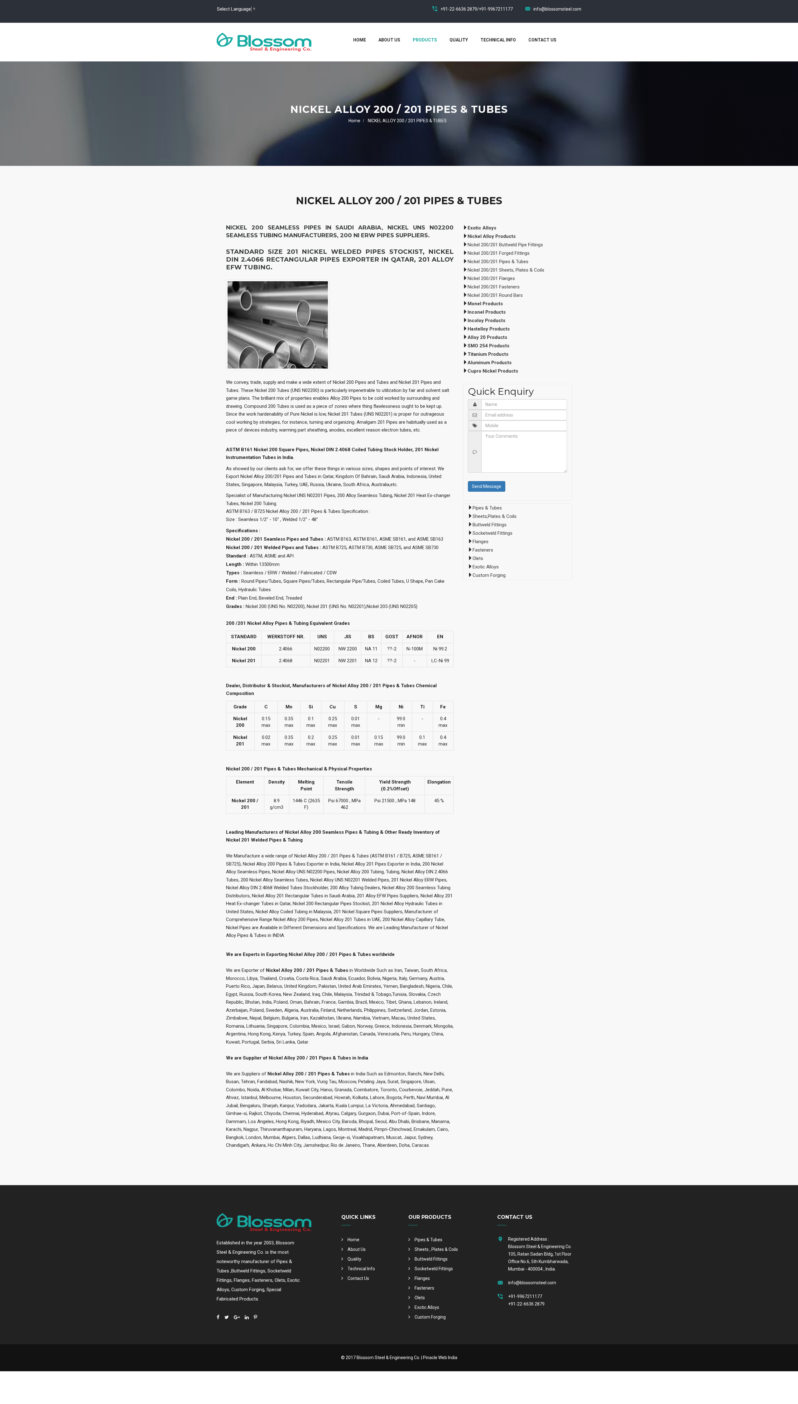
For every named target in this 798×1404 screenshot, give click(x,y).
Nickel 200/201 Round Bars (495, 295)
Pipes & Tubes (487, 508)
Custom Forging (489, 575)
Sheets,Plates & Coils (495, 516)
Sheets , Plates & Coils (436, 1249)
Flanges (480, 541)
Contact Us (542, 39)
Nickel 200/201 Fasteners (494, 287)
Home (359, 39)
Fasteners (483, 550)
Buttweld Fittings (490, 525)
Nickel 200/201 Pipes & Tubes (498, 261)
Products (425, 39)
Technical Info (498, 39)
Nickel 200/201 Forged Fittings (499, 253)
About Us (389, 39)
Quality (458, 39)
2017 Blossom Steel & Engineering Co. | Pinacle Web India (401, 1357)
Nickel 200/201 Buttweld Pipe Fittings (505, 245)
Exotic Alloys (486, 567)
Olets (478, 558)
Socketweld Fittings (492, 533)
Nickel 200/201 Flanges (491, 278)
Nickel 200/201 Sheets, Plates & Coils (506, 270)
